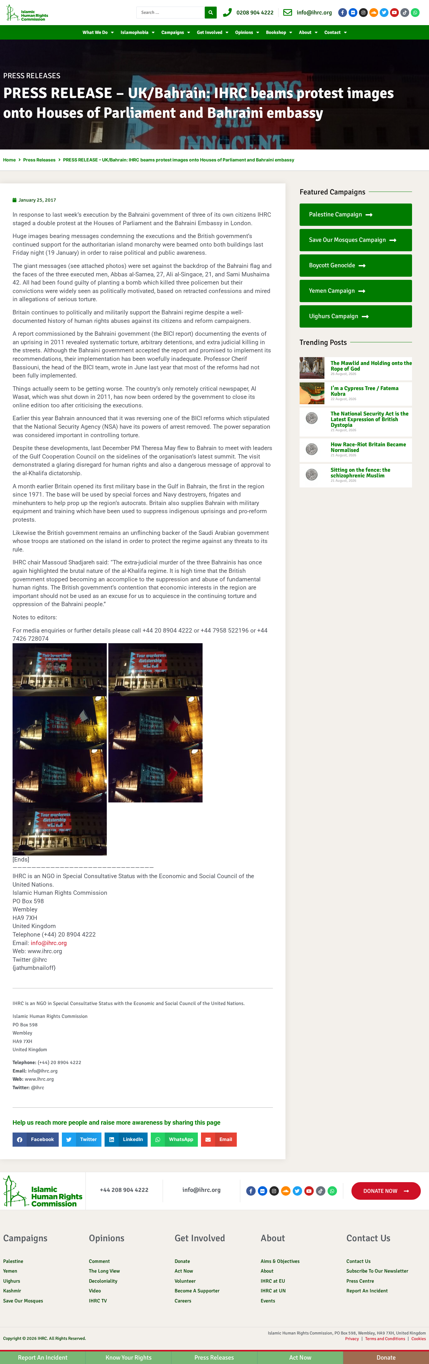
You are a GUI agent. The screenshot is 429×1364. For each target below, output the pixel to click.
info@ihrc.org (49, 943)
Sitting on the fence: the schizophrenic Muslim (360, 472)
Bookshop (276, 32)
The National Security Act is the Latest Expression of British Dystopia (370, 419)
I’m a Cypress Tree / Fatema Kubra (365, 391)
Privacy (352, 1338)
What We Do (95, 32)
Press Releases (39, 159)
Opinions (244, 32)
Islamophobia (135, 32)
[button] (36, 1140)
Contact (332, 32)
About (305, 32)
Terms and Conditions (385, 1338)
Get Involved (209, 32)
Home (9, 159)
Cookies (418, 1338)
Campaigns (172, 32)
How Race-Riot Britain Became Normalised (368, 447)
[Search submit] (211, 13)
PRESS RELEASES (31, 75)
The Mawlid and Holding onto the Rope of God (371, 366)
